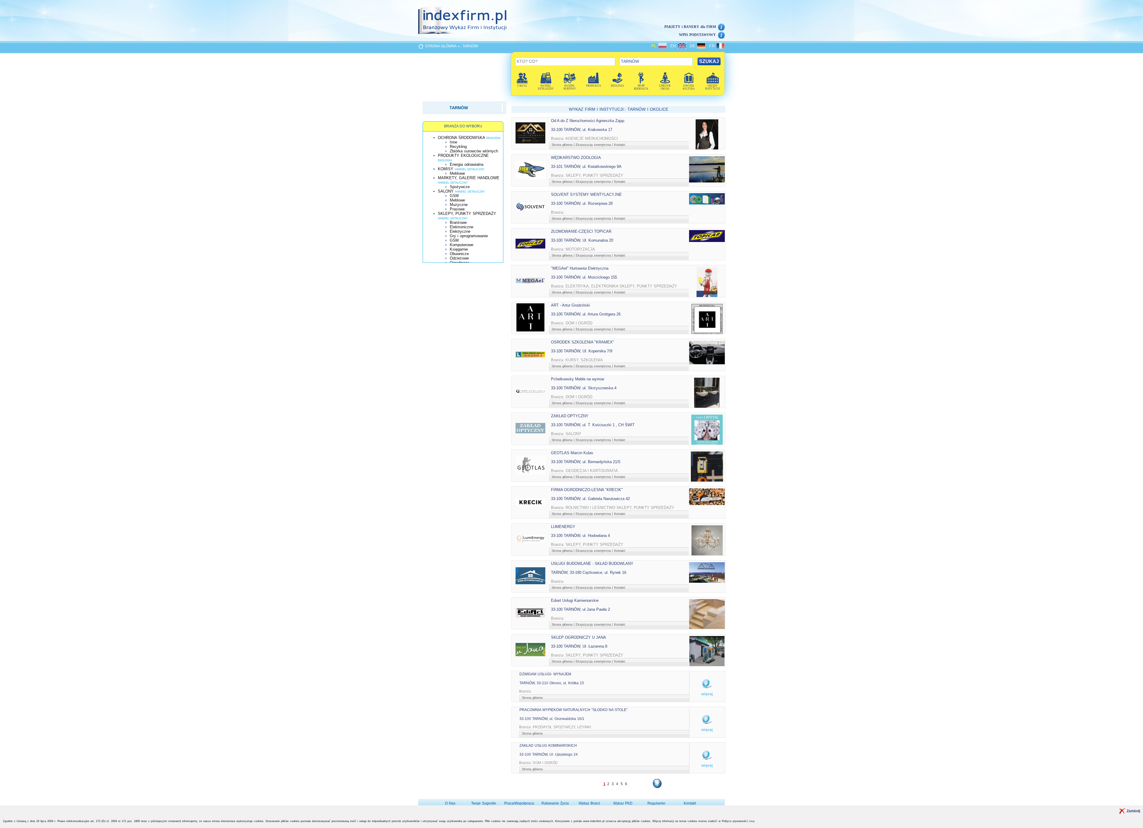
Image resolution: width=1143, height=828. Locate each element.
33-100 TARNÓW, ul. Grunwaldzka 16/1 (551, 719)
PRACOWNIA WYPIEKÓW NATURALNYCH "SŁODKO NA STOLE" (573, 710)
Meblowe (457, 173)
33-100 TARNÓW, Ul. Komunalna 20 (582, 240)
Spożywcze (460, 187)
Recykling (458, 146)
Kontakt (619, 144)
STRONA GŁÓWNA (441, 46)
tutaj (751, 821)
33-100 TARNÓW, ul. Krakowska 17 (581, 129)
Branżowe (458, 222)
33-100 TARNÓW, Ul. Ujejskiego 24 (548, 754)
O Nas (450, 803)
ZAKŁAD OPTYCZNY (569, 416)
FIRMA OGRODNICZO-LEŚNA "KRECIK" (587, 490)
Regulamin (656, 803)
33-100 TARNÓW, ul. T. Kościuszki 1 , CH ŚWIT (593, 425)
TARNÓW (470, 46)
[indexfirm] (462, 20)
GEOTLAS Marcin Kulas (572, 453)
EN (673, 45)
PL (654, 45)
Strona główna (562, 144)
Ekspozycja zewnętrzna (593, 144)
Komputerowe (461, 245)
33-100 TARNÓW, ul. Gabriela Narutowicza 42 (590, 498)
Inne (453, 142)
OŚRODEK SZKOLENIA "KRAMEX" (582, 342)
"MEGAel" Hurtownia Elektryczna (579, 268)
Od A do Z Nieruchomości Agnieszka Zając (588, 120)
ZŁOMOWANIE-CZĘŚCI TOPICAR (581, 231)
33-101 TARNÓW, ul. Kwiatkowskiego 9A (586, 166)
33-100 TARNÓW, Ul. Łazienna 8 (579, 646)
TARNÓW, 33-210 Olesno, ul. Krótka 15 (551, 683)
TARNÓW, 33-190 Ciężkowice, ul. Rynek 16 (588, 572)
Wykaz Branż (589, 803)
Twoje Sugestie (483, 803)
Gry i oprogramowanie (469, 236)
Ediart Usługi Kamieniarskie (575, 600)
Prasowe (457, 209)
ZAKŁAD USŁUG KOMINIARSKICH (548, 745)
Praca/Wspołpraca (519, 803)
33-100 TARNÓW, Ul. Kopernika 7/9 (581, 351)
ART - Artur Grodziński (570, 305)
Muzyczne (459, 204)
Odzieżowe (459, 258)
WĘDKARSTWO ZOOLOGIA (576, 157)
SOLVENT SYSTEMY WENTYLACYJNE (586, 194)
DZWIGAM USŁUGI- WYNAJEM (545, 674)
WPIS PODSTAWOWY (697, 35)
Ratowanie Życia (555, 803)
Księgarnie (459, 249)
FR (712, 45)
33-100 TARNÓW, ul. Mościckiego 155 (584, 277)
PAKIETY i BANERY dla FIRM (690, 27)
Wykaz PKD (623, 803)
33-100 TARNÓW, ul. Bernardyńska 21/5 (585, 462)
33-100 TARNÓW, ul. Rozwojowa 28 (582, 203)
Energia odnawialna (466, 164)
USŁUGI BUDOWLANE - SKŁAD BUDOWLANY (592, 563)
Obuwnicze (459, 253)
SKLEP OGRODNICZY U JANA (578, 637)
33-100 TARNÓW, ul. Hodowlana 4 (580, 535)
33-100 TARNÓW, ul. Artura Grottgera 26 (586, 314)
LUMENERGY (563, 526)
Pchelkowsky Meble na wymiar (577, 379)
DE (693, 45)
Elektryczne (460, 231)
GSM (454, 195)
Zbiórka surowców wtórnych (474, 151)
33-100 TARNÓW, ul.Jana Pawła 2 (580, 609)
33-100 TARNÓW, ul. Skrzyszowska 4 (583, 388)
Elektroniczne (461, 227)
